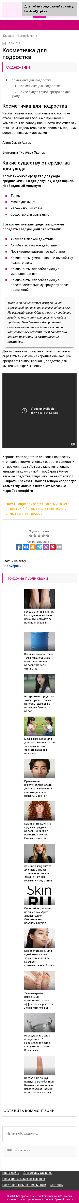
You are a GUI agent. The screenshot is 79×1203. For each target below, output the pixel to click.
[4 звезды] (44, 535)
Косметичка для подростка (28, 80)
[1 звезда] (31, 535)
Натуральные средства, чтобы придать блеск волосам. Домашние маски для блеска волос (39, 704)
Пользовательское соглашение (23, 1178)
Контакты (56, 1184)
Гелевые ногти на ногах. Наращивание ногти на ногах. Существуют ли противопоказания (39, 617)
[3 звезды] (39, 535)
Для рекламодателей (37, 1172)
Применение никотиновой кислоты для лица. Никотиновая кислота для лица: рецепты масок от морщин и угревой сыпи (39, 790)
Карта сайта (10, 1172)
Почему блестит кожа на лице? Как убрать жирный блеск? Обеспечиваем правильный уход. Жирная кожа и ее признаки (37, 919)
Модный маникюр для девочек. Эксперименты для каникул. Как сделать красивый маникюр (39, 746)
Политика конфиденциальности (24, 1184)
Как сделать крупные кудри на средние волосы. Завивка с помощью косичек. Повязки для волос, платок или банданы (37, 832)
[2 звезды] (35, 535)
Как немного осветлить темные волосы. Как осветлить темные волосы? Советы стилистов (38, 661)
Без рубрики (11, 566)
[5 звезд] (48, 535)
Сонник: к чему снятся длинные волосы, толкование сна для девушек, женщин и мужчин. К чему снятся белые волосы (38, 875)
